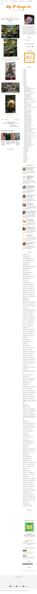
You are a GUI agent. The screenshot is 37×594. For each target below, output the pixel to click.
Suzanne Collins (26, 478)
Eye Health (30, 333)
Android (24, 286)
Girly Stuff (25, 353)
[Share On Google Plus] (17, 119)
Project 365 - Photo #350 (27, 118)
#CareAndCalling (26, 256)
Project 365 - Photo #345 (27, 130)
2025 (24, 70)
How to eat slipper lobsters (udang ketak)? (30, 243)
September (26, 150)
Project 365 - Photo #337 (27, 143)
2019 (24, 76)
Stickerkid (24, 472)
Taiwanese (31, 480)
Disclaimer (29, 590)
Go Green (31, 353)
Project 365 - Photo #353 (27, 115)
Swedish (32, 478)
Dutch (24, 325)
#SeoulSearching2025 (26, 268)
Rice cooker (25, 450)
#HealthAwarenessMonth (27, 260)
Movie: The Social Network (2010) (29, 144)
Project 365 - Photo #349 (27, 120)
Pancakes (24, 425)
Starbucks (24, 468)
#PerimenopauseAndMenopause (28, 266)
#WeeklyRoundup (26, 274)
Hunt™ (24, 363)
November (25, 148)
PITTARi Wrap (25, 423)
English (30, 331)
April (25, 155)
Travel (31, 486)
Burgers (32, 302)
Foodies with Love (26, 345)
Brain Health (25, 298)
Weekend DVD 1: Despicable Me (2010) (29, 128)
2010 (24, 85)
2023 (24, 72)
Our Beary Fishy (26, 146)
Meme (24, 396)
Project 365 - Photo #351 (27, 117)
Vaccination (32, 490)
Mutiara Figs (25, 410)
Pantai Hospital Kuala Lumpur (28, 427)
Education (25, 329)
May (25, 154)
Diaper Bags (30, 321)
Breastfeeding (25, 302)
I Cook (24, 365)
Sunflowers (25, 474)
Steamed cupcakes (26, 470)
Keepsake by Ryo (25, 376)
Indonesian (25, 369)
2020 (24, 75)
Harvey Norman (25, 359)
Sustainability (25, 476)
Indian (32, 367)
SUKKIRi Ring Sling (26, 452)
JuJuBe (30, 374)
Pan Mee (31, 423)
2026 (24, 69)
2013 (24, 82)
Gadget (28, 349)
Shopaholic (25, 462)
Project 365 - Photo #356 (27, 111)
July (24, 152)
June (25, 153)
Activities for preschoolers (27, 284)
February (25, 157)
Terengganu (25, 484)
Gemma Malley (25, 351)
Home (31, 361)
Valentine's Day (25, 492)
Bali (31, 290)
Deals (24, 321)
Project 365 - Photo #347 (27, 123)
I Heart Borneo (26, 114)
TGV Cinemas (25, 480)
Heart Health (25, 361)
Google (24, 355)
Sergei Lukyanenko (26, 460)
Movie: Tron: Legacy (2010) (28, 119)
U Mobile (29, 488)
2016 (24, 79)
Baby (24, 288)
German (31, 351)
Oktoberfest (31, 414)
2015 (24, 80)
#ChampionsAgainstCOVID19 (27, 258)
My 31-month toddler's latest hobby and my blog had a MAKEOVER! (31, 212)
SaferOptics (25, 454)
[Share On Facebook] (16, 119)
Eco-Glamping (25, 327)
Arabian (30, 286)
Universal (24, 490)
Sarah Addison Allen (26, 456)
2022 (24, 73)
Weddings (24, 496)
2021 (24, 74)
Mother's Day (25, 408)
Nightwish (29, 412)
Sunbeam (30, 472)
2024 (24, 71)
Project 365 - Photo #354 (27, 113)
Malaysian (24, 392)
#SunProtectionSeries (26, 272)
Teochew (30, 482)
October (25, 149)
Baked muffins (25, 290)
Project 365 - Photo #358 (27, 106)
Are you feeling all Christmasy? (28, 129)
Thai (31, 484)
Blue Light (24, 296)
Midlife (24, 398)
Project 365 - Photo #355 (27, 112)
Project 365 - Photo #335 (27, 147)
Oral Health (25, 421)
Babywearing (30, 288)
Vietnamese (25, 494)
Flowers (24, 343)
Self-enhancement (26, 458)
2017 (24, 78)
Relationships (25, 448)
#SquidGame (25, 270)
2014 (24, 81)
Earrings (29, 325)
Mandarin (31, 392)
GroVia (30, 355)
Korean (24, 380)
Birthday (24, 294)
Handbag (30, 357)
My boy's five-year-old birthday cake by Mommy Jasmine (31, 168)
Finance (24, 341)
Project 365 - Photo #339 (27, 141)
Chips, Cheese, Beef (27, 126)
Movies (31, 408)
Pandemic (30, 425)
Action (24, 280)
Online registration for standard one (29, 417)
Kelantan (24, 378)
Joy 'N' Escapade (14, 590)
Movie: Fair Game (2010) (27, 122)
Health (32, 359)
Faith (30, 335)
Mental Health (30, 396)
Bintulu (31, 292)
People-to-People (26, 429)
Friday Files (30, 347)
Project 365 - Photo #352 (27, 116)
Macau (24, 390)
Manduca (24, 394)
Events (24, 333)
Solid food (29, 464)
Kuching (29, 380)
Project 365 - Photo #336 (27, 145)
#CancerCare (25, 254)
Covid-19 (24, 319)
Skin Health (31, 462)
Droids (30, 323)
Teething (24, 482)
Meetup (30, 394)
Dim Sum (24, 323)
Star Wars (29, 466)
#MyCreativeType (25, 264)
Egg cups (30, 329)
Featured (24, 337)
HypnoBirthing (30, 363)
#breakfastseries (26, 278)
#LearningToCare (26, 262)
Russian (31, 450)
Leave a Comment (5, 119)
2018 (24, 77)
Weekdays (30, 496)
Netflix (24, 412)
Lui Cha (31, 386)
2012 (24, 83)
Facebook (24, 335)
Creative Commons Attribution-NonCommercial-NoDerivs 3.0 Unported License (28, 553)
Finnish (30, 341)
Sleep (24, 464)
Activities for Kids (26, 282)
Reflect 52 (24, 446)
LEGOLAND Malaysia (26, 382)
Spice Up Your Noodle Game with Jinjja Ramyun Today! (30, 196)
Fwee (24, 349)
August (25, 151)
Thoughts (24, 486)
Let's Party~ (25, 384)
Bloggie (30, 294)
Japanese (24, 374)
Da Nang (30, 319)
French (24, 347)
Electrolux (25, 331)
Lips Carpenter (25, 386)
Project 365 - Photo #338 (27, 142)
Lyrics (24, 388)
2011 (24, 84)
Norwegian (25, 414)
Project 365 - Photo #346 (27, 127)
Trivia (24, 488)
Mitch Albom (30, 398)
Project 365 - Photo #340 (27, 140)
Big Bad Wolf (25, 292)
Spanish (24, 466)
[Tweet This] (15, 119)
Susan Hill (31, 474)
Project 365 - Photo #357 (27, 110)
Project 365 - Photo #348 (27, 121)
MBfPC (29, 388)
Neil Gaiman (32, 410)
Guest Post (25, 357)
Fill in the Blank (25, 339)
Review (32, 448)
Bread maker (25, 300)
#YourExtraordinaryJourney (28, 276)
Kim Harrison (31, 378)
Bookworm (31, 296)
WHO (30, 494)
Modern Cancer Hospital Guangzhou (29, 401)
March (25, 156)
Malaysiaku (30, 390)
